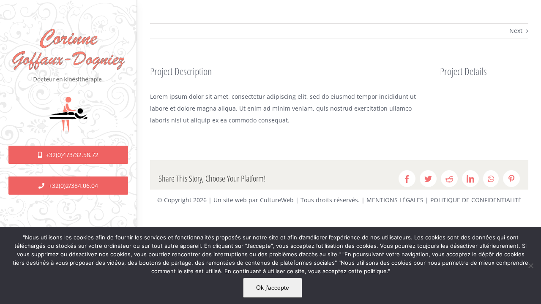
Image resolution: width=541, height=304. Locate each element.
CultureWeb (277, 200)
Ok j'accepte (272, 287)
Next (515, 31)
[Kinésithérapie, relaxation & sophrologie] (68, 28)
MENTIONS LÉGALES (395, 200)
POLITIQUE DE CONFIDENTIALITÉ (476, 200)
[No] (530, 265)
